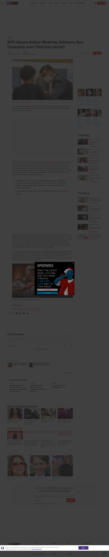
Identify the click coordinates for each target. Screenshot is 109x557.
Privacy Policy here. (37, 549)
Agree (83, 548)
